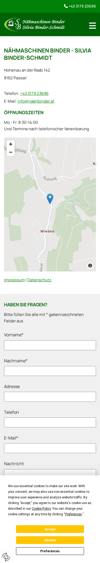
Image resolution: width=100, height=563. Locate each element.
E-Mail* (11, 438)
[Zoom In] (11, 144)
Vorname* (13, 334)
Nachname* (15, 360)
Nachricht (14, 463)
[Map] (50, 204)
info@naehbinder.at (36, 101)
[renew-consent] (6, 557)
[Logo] (34, 24)
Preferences (50, 551)
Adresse (12, 386)
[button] (50, 198)
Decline (50, 540)
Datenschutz (39, 280)
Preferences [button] (73, 514)
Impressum (14, 280)
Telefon (11, 412)
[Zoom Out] (11, 152)
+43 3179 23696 (82, 6)
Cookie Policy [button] (41, 508)
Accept (50, 529)
